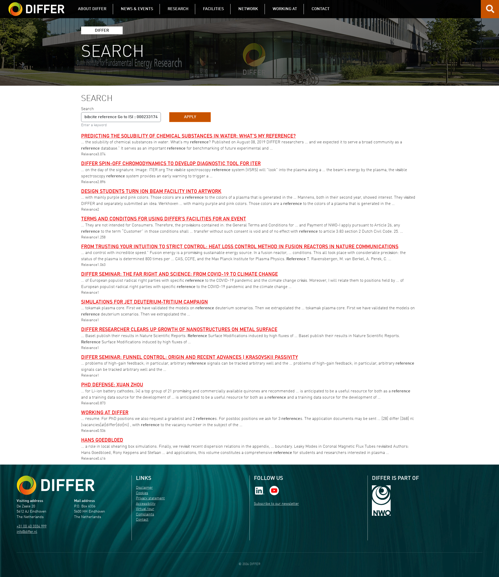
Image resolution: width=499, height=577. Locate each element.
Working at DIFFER (104, 413)
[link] (259, 490)
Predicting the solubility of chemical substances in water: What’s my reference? (188, 136)
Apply (190, 117)
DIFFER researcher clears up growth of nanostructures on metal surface (179, 329)
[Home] (56, 485)
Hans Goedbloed (102, 440)
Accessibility (145, 504)
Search (87, 109)
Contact (142, 519)
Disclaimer (144, 487)
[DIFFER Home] (36, 6)
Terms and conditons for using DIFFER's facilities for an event (163, 219)
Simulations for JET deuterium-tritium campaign (144, 302)
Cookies (142, 493)
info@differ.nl (27, 532)
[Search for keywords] (490, 11)
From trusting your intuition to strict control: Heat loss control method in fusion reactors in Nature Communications (239, 247)
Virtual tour (145, 509)
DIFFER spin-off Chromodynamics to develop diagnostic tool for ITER (171, 164)
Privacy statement (150, 498)
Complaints (145, 514)
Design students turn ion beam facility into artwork (151, 191)
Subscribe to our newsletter (276, 504)
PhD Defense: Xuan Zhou (112, 385)
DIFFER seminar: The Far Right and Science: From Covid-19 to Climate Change (179, 274)
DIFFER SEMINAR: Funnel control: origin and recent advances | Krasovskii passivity (189, 357)
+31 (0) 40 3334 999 (32, 526)
